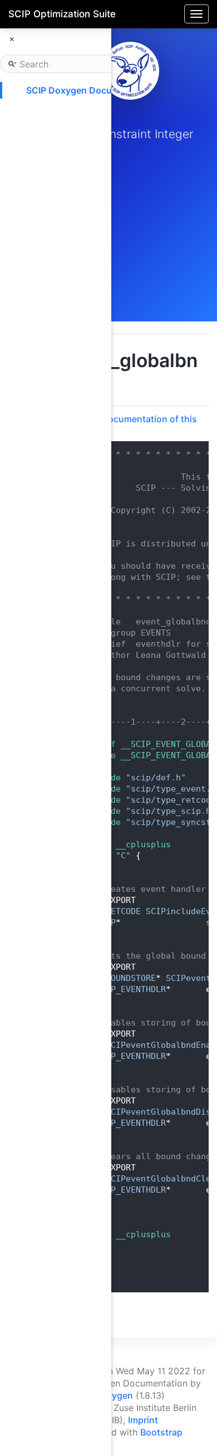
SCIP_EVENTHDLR (131, 989)
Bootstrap (161, 1432)
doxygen (114, 1395)
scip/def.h (156, 778)
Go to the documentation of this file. (129, 424)
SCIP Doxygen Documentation (90, 90)
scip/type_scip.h (171, 811)
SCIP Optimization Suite (62, 13)
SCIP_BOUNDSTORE (118, 978)
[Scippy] (130, 71)
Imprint (143, 1419)
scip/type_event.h (173, 789)
